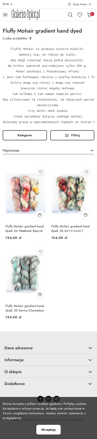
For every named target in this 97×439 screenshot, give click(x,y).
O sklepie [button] (13, 372)
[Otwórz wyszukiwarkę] (70, 14)
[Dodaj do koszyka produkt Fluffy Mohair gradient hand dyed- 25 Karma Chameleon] (40, 294)
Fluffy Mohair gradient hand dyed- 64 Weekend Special (24, 228)
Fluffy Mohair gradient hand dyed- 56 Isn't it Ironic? (70, 228)
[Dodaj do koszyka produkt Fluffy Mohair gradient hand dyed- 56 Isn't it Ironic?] (86, 215)
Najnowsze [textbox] (11, 150)
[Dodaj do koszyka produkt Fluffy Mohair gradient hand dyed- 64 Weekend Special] (40, 215)
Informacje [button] (14, 360)
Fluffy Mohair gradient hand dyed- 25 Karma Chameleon (24, 308)
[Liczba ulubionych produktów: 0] (79, 14)
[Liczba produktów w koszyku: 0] (89, 14)
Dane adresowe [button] (19, 348)
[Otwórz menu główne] (5, 14)
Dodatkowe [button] (15, 384)
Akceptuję (48, 429)
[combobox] (48, 150)
